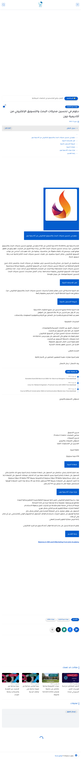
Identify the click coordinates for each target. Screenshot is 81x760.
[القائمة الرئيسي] (77, 4)
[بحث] (3, 4)
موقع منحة (58, 756)
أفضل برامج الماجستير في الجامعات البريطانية (47, 98)
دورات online (50, 619)
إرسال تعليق (71, 712)
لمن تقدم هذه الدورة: (68, 141)
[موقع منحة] (40, 4)
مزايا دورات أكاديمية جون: (67, 150)
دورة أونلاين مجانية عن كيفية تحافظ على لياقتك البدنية (31, 689)
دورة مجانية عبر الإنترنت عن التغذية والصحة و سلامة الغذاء (12, 690)
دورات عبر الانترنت (72, 106)
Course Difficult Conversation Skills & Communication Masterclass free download (48, 391)
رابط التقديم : (71, 153)
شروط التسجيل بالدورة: (67, 144)
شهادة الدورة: (70, 147)
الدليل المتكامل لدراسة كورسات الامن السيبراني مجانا (70, 689)
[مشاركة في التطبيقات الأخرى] (52, 629)
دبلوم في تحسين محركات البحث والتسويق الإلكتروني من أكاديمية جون (53, 137)
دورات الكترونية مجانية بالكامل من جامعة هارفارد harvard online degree (50, 690)
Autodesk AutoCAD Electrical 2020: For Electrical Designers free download (50, 379)
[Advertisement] (40, 25)
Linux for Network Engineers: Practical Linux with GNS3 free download (52, 385)
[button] (70, 629)
